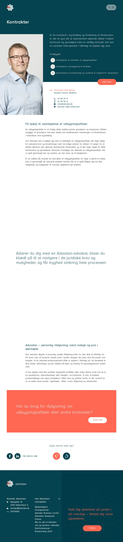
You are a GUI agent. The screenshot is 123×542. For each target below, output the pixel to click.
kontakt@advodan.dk (19, 508)
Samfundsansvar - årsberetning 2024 (43, 530)
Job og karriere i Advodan (47, 525)
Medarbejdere (41, 507)
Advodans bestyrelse (45, 516)
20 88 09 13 (62, 99)
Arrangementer (42, 510)
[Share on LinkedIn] (18, 456)
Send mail (106, 82)
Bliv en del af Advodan (45, 522)
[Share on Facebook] (10, 456)
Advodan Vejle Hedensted (68, 107)
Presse (38, 519)
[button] (113, 7)
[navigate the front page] (16, 483)
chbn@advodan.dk (64, 104)
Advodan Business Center (47, 513)
